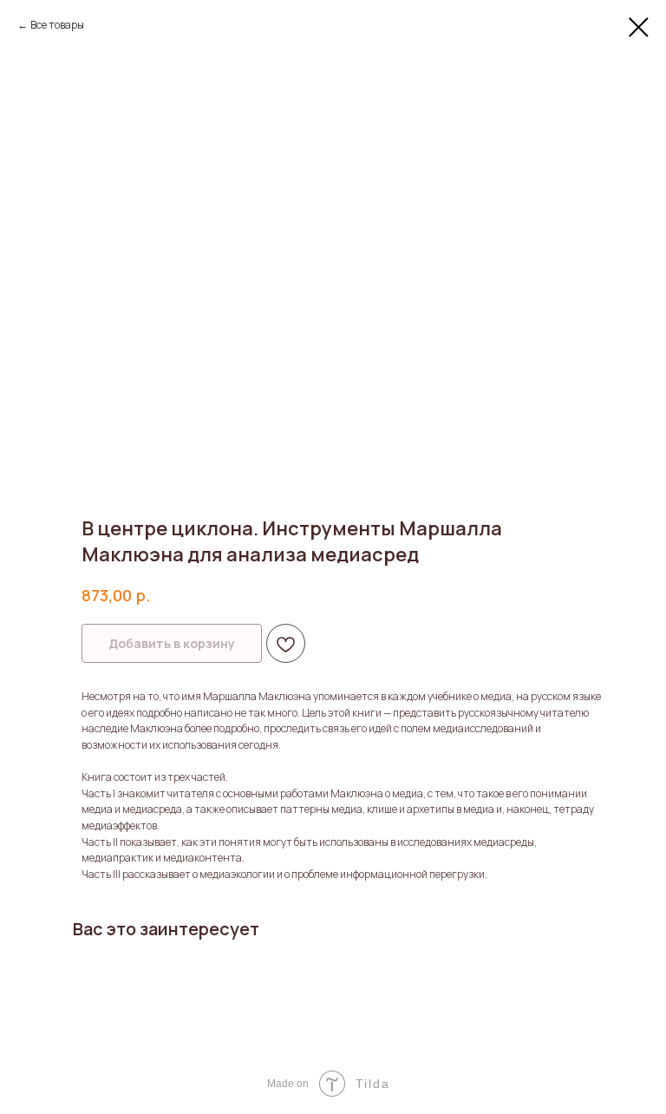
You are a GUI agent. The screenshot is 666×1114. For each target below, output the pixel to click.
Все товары (57, 24)
